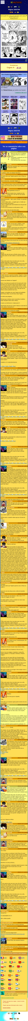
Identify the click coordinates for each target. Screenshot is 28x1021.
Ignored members (6, 1007)
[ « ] (15, 7)
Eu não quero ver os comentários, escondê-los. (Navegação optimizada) (14, 142)
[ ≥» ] (15, 12)
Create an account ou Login (7, 997)
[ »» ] (18, 12)
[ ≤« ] (11, 7)
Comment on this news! (21, 92)
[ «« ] (9, 7)
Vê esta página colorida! (18, 60)
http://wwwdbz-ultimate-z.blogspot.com (10, 242)
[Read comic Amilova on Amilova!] (20, 67)
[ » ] (11, 12)
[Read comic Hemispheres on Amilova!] (18, 67)
